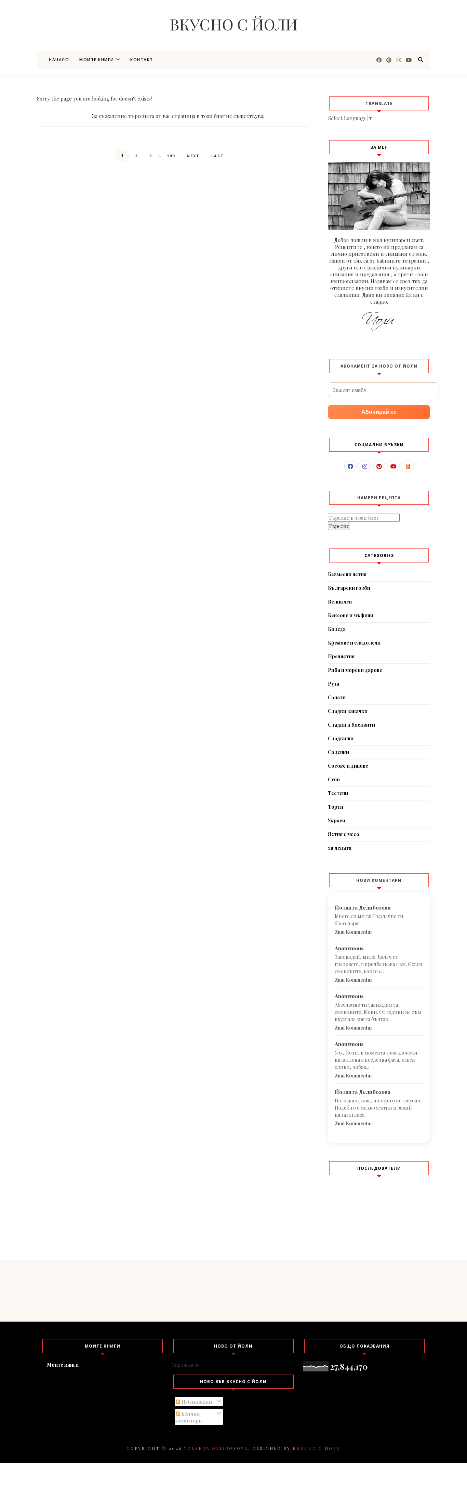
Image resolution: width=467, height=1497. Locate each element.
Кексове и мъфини (350, 615)
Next (193, 155)
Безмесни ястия (347, 574)
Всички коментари (188, 1417)
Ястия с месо (343, 834)
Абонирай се (379, 412)
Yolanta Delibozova (216, 1448)
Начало (59, 60)
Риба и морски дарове (355, 670)
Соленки (338, 752)
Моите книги (96, 60)
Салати (337, 697)
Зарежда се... (187, 1364)
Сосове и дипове (348, 766)
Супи (334, 779)
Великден (340, 601)
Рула (333, 683)
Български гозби (349, 588)
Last (217, 155)
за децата (339, 848)
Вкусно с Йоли (234, 24)
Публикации (196, 1401)
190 (171, 155)
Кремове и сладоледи (354, 642)
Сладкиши (340, 738)
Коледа (337, 629)
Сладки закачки (348, 711)
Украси (336, 820)
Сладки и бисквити (351, 724)
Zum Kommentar (354, 932)
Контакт (141, 60)
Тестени (338, 793)
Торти (335, 807)
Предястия (341, 656)
